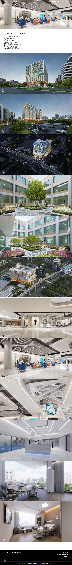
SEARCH (67, 1)
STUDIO (59, 1)
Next (66, 545)
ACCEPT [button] (50, 563)
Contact (63, 1)
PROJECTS (54, 1)
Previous (7, 545)
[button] (68, 26)
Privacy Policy (45, 563)
